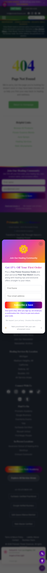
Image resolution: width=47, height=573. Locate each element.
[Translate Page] (42, 553)
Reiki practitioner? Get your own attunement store (23, 328)
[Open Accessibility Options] (42, 561)
